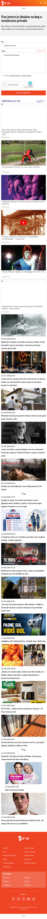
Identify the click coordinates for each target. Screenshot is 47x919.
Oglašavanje (7, 867)
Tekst (3, 51)
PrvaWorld (7, 885)
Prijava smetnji (28, 855)
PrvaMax (6, 881)
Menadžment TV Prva (9, 855)
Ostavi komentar (23, 93)
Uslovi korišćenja (29, 852)
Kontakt (5, 848)
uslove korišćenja (26, 75)
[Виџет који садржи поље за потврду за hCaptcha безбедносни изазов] (17, 84)
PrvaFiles (27, 885)
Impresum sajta (29, 848)
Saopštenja (27, 859)
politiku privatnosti (15, 75)
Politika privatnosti (30, 863)
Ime (2, 42)
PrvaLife (27, 881)
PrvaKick (27, 878)
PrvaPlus (6, 878)
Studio (5, 859)
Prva (4, 852)
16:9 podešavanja (8, 863)
